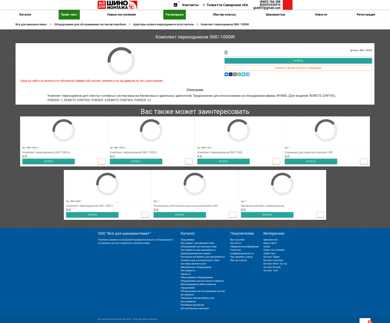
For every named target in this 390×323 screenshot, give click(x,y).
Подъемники (187, 239)
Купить (48, 161)
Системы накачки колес (193, 263)
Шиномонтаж (275, 14)
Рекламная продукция (192, 304)
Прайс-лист (69, 14)
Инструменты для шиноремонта (198, 249)
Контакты (190, 5)
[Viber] (235, 74)
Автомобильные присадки (195, 308)
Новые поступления (121, 14)
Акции (266, 246)
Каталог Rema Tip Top (275, 263)
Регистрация (366, 14)
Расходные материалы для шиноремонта (203, 256)
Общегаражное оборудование (197, 277)
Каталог (25, 14)
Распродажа (175, 14)
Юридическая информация (244, 246)
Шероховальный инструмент (196, 253)
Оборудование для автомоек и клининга (202, 280)
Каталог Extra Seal (273, 260)
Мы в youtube (237, 239)
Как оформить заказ (241, 256)
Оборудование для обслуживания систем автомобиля (90, 24)
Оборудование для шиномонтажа (198, 246)
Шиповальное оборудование (196, 267)
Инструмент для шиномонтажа (197, 243)
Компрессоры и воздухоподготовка (200, 260)
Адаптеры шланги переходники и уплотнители (163, 24)
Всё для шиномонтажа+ (31, 24)
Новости (321, 14)
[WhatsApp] (239, 74)
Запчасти (186, 273)
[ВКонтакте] (226, 74)
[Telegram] (248, 74)
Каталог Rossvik (272, 267)
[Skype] (243, 74)
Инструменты (188, 270)
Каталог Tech (270, 270)
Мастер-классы (224, 14)
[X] (230, 74)
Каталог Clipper (271, 256)
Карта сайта (270, 243)
